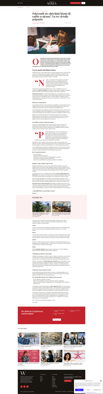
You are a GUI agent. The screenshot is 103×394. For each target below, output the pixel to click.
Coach (41, 378)
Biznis (28, 7)
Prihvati (79, 389)
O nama (53, 382)
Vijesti (53, 376)
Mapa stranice (54, 386)
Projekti (53, 381)
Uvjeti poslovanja (58, 391)
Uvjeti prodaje (64, 391)
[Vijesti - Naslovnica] (51, 3)
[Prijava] (83, 3)
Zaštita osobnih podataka (89, 392)
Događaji (53, 379)
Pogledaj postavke (97, 389)
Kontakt (94, 392)
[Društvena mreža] (21, 387)
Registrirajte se (57, 319)
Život (41, 381)
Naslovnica (20, 7)
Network (53, 378)
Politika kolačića (83, 392)
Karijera (41, 379)
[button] (100, 380)
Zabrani (88, 389)
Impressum (54, 385)
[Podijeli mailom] (70, 23)
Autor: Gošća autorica (35, 23)
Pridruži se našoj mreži (75, 3)
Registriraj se (67, 380)
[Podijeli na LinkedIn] (66, 23)
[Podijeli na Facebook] (65, 23)
